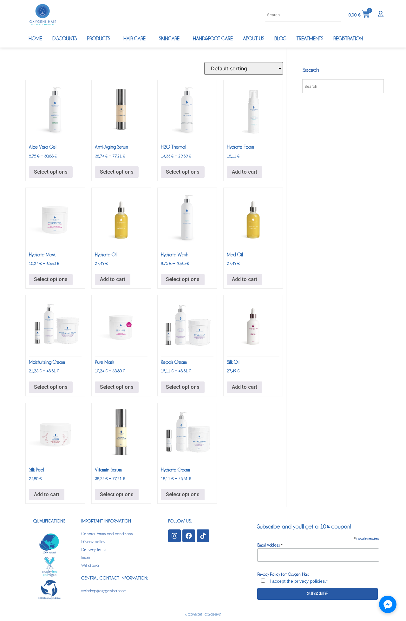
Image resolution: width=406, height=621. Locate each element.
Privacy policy (93, 541)
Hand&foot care (213, 38)
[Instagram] (174, 535)
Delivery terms (93, 549)
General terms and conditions (107, 533)
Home (35, 38)
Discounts (64, 38)
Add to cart (244, 172)
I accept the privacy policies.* (298, 581)
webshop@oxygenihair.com (104, 590)
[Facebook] (188, 535)
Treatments (310, 38)
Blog (280, 38)
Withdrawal (90, 564)
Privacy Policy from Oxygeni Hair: (283, 574)
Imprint (86, 557)
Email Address (270, 544)
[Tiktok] (203, 535)
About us (253, 38)
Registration (348, 38)
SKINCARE (169, 38)
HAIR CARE (134, 38)
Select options (51, 172)
